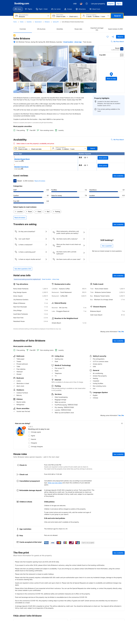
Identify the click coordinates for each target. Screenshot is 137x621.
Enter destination (23, 15)
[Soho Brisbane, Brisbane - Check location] (14, 42)
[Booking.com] (22, 3)
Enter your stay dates (55, 483)
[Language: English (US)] (81, 3)
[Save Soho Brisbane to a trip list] (107, 36)
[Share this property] (112, 36)
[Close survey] (122, 423)
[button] (111, 76)
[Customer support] (86, 3)
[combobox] (32, 17)
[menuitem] (18, 9)
